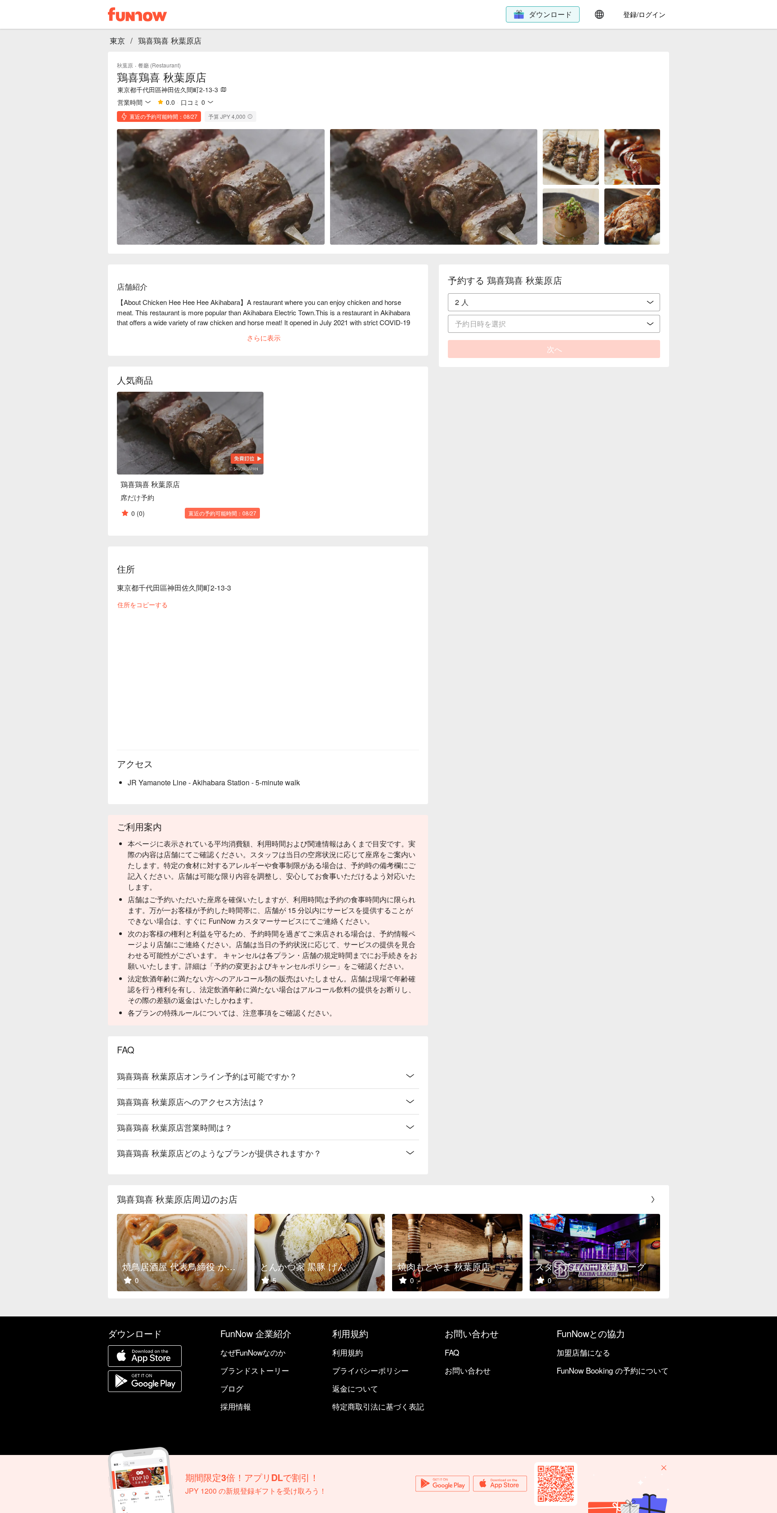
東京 (117, 40)
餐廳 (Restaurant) (159, 65)
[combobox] (554, 302)
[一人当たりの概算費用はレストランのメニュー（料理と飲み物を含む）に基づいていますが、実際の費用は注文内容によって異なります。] (250, 116)
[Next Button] (653, 1199)
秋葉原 (125, 65)
